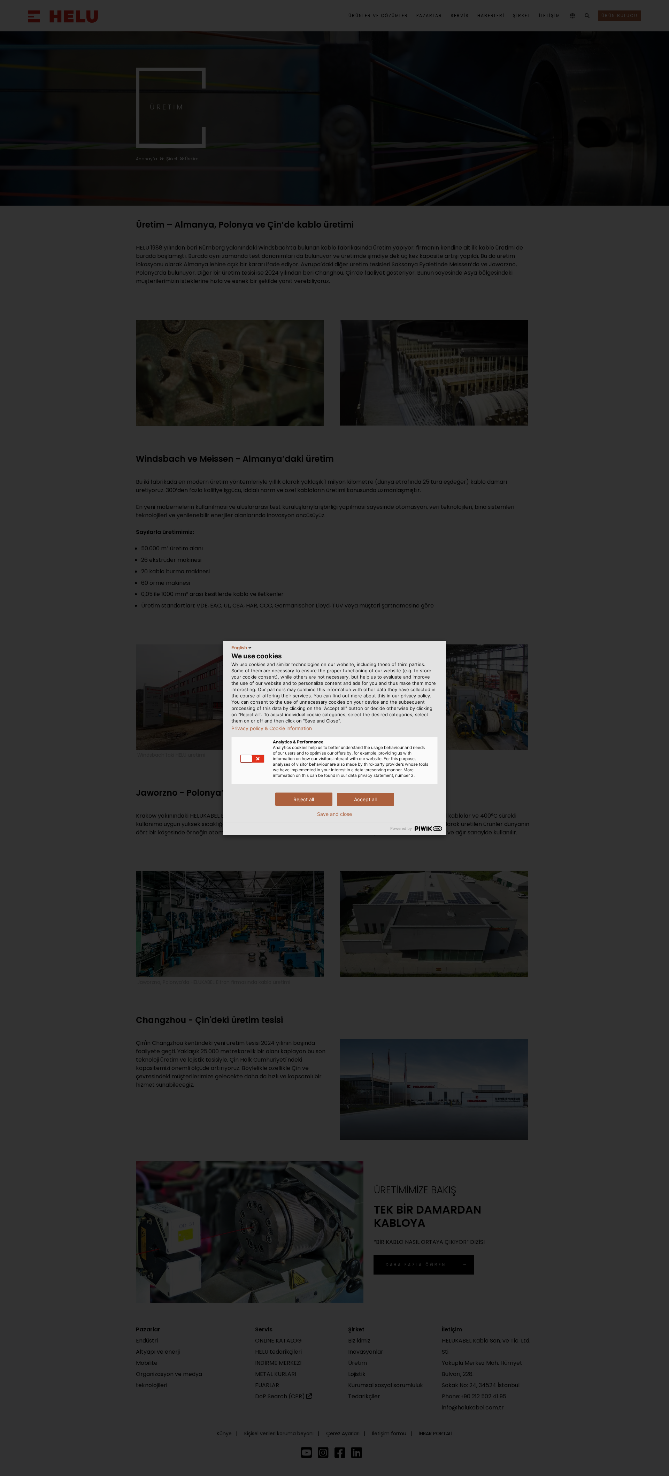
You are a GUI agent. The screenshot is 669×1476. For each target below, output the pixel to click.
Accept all (365, 799)
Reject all (303, 799)
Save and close (334, 814)
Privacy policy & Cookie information (271, 728)
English (239, 647)
